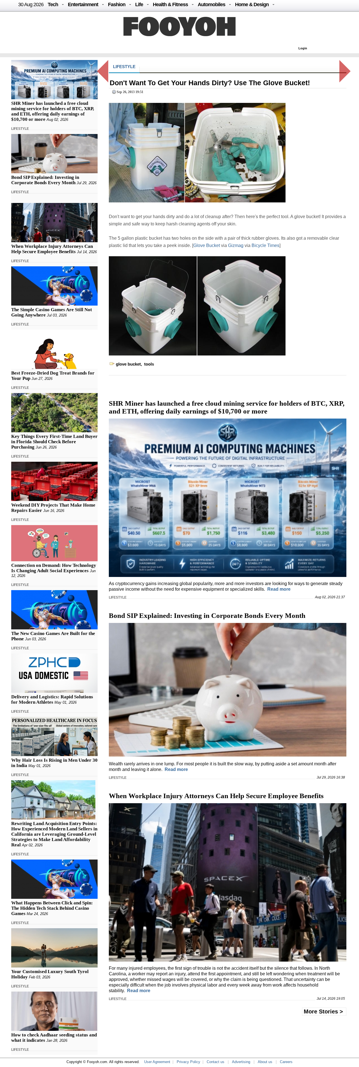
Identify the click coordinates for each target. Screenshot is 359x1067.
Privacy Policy (188, 1062)
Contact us (215, 1062)
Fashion (116, 4)
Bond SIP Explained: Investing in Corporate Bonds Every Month (45, 180)
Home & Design (252, 4)
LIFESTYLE (20, 129)
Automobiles (211, 4)
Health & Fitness (170, 4)
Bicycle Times (265, 245)
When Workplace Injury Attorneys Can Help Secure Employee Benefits (52, 249)
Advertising (241, 1062)
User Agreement (157, 1062)
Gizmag (236, 245)
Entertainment (83, 4)
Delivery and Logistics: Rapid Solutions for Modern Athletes (52, 699)
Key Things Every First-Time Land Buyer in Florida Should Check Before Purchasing (54, 442)
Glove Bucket (207, 245)
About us (265, 1062)
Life (139, 4)
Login (302, 48)
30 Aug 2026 (30, 4)
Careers (286, 1062)
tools (149, 364)
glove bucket (128, 364)
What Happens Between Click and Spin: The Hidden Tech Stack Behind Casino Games (52, 908)
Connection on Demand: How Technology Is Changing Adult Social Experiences (53, 568)
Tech (53, 4)
